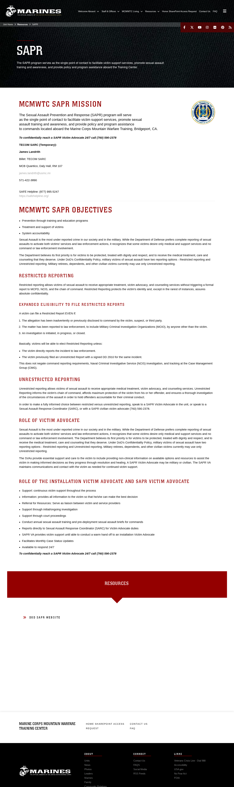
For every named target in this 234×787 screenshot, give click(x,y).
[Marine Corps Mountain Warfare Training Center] (33, 11)
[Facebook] (184, 27)
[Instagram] (207, 27)
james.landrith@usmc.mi (34, 173)
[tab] (117, 584)
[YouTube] (199, 27)
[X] (192, 27)
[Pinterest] (222, 27)
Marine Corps (45, 771)
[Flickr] (215, 27)
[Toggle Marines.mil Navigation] (224, 11)
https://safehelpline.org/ (34, 196)
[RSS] (230, 27)
